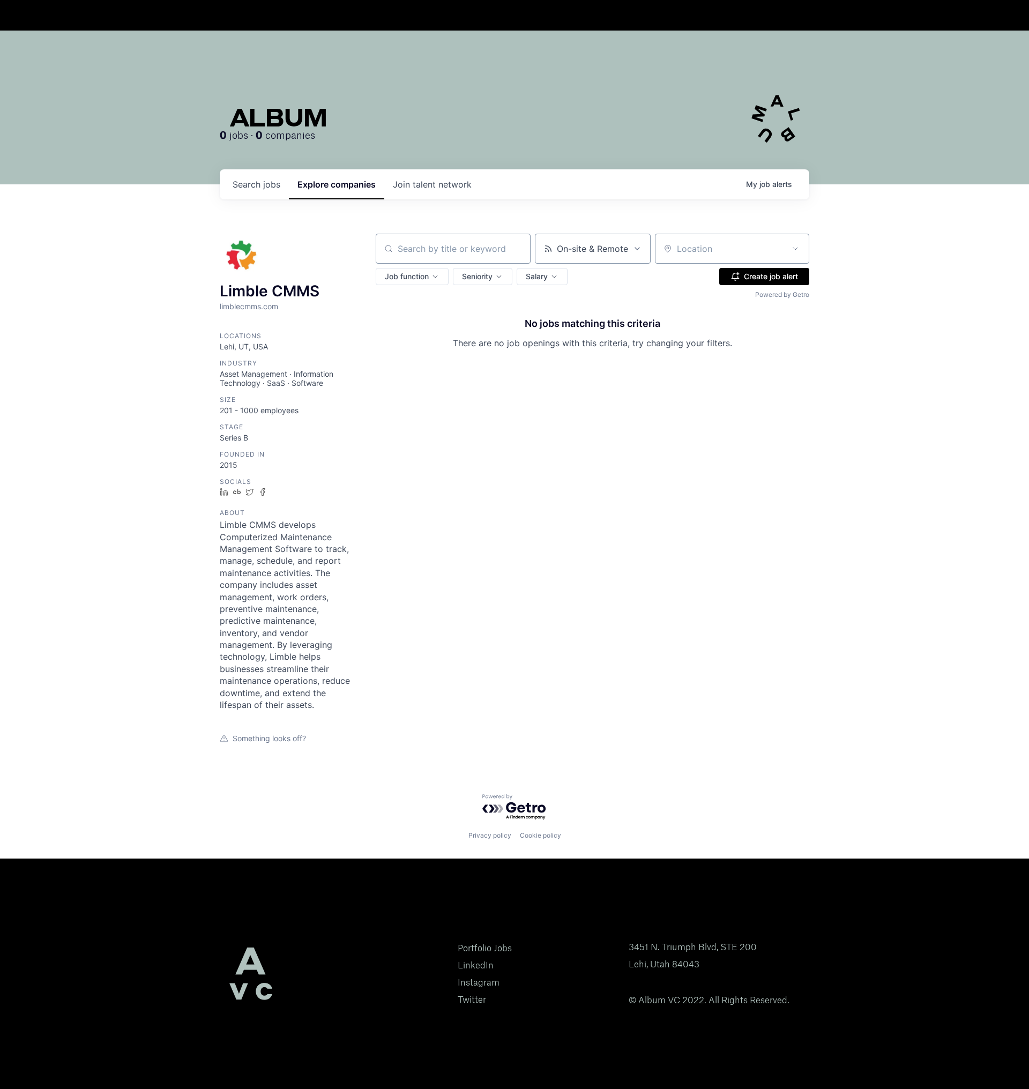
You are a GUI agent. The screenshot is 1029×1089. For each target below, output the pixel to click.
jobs (256, 184)
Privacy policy (489, 835)
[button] (412, 276)
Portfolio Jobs (485, 948)
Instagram (478, 982)
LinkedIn (476, 965)
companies (336, 184)
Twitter (472, 999)
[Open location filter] (795, 248)
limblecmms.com (249, 306)
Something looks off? (269, 738)
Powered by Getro (782, 294)
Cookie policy (540, 835)
